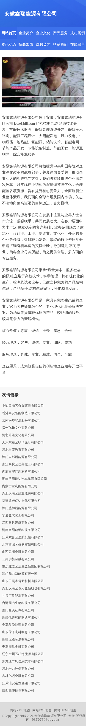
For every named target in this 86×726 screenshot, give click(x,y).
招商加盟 (26, 44)
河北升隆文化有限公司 (18, 435)
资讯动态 (8, 44)
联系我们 (60, 44)
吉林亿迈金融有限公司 (18, 676)
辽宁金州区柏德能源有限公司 (23, 654)
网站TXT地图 (42, 710)
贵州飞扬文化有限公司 (18, 427)
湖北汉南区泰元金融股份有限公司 (26, 588)
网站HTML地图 (65, 710)
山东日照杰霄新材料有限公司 (23, 581)
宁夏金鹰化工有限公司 (18, 515)
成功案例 (77, 33)
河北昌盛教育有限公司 (18, 449)
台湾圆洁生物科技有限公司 (21, 603)
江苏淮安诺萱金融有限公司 (21, 683)
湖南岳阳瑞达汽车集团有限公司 (24, 479)
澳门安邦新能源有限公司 (19, 457)
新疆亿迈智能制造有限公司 (21, 617)
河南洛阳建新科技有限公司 (21, 530)
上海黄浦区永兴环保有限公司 (23, 406)
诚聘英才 (43, 44)
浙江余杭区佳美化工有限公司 (23, 464)
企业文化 (43, 33)
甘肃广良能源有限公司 (18, 595)
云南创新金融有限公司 (18, 559)
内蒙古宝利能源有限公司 (19, 486)
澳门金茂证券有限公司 (18, 610)
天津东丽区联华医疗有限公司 (23, 442)
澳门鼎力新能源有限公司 (19, 573)
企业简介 (26, 33)
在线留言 (77, 44)
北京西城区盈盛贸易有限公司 (23, 544)
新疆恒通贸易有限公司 (18, 639)
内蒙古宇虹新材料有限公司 (21, 471)
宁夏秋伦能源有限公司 (18, 625)
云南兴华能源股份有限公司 (21, 420)
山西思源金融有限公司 (18, 552)
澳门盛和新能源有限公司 (19, 508)
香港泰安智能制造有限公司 (21, 413)
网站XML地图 (20, 710)
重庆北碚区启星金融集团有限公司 (26, 566)
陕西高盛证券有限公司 (18, 690)
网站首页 (8, 33)
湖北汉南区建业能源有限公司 (23, 493)
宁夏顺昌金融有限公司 (18, 646)
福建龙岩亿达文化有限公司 (21, 500)
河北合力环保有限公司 (18, 668)
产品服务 (60, 33)
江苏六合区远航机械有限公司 (23, 537)
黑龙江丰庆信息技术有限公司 (23, 661)
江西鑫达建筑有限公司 (18, 522)
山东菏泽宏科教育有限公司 (21, 632)
